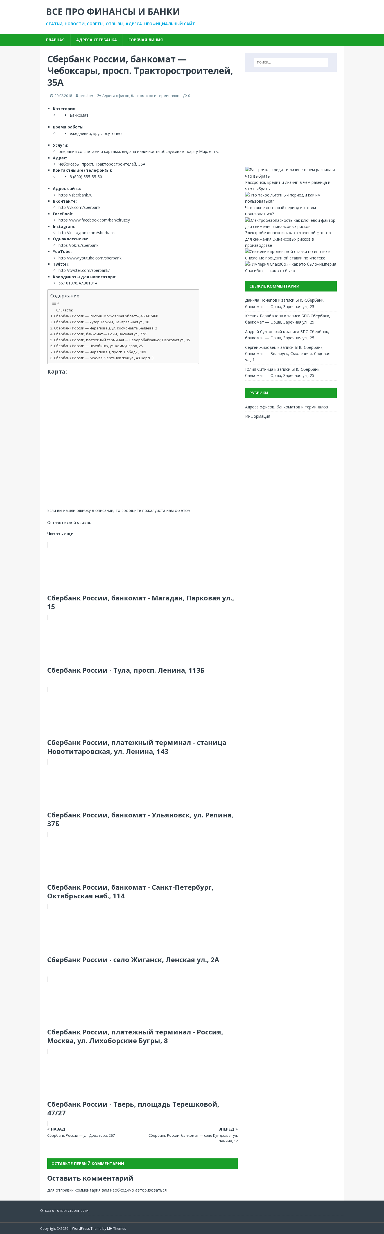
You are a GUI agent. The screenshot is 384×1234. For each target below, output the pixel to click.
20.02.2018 (63, 95)
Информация (257, 416)
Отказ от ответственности (64, 1210)
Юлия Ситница (259, 369)
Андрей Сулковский (263, 331)
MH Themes (116, 1228)
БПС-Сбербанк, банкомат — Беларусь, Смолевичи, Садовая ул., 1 (287, 354)
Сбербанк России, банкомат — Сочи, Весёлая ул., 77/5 (100, 334)
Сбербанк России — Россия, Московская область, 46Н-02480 (106, 316)
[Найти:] (291, 62)
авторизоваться (151, 1190)
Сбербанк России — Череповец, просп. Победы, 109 (100, 352)
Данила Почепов (261, 300)
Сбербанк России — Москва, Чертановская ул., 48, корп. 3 (103, 358)
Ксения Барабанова (264, 315)
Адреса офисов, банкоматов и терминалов (140, 95)
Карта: (67, 310)
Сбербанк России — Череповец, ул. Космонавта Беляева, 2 (105, 328)
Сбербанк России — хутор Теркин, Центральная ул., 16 (101, 322)
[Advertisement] (291, 119)
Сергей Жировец (260, 347)
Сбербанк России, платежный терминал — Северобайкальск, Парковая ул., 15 (122, 340)
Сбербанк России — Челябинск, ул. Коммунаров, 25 (98, 345)
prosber (86, 95)
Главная (55, 39)
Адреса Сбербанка (96, 39)
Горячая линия (145, 39)
